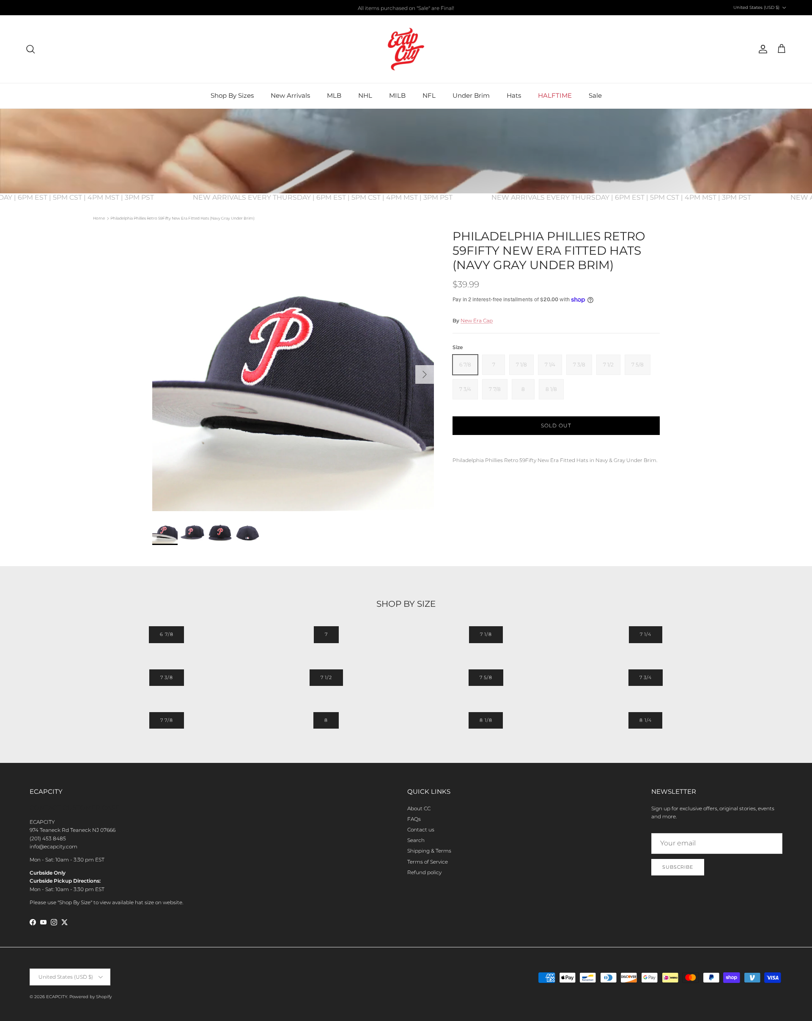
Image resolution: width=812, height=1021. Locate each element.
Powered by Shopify (90, 996)
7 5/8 (486, 677)
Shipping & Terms (429, 851)
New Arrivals (290, 95)
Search (416, 840)
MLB (334, 95)
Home (99, 218)
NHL (365, 95)
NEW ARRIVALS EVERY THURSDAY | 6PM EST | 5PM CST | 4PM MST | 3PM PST (335, 197)
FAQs (414, 819)
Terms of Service (427, 862)
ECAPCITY (56, 996)
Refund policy (424, 872)
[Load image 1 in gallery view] (293, 370)
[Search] (30, 49)
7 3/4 (645, 677)
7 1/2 (326, 677)
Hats (514, 95)
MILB (397, 95)
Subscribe (677, 867)
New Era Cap (477, 320)
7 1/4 (645, 634)
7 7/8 (166, 720)
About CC (419, 808)
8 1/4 (645, 720)
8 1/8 (486, 720)
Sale (595, 95)
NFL (429, 95)
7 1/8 (486, 634)
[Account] (761, 49)
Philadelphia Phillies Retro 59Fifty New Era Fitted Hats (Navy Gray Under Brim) (182, 218)
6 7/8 (166, 634)
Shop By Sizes (232, 95)
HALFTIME (555, 95)
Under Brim (471, 95)
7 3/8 (166, 677)
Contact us (420, 829)
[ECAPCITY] (406, 49)
